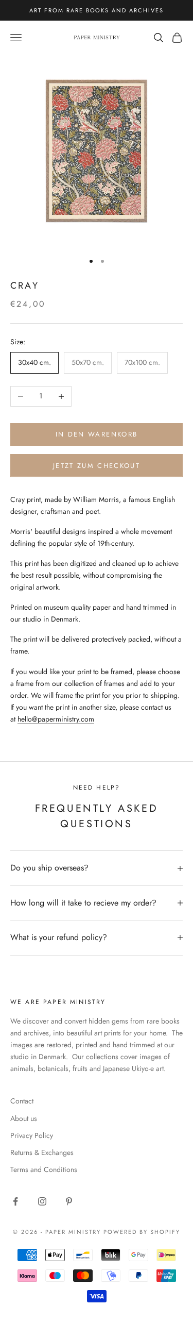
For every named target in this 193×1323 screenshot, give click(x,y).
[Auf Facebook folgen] (15, 1201)
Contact (21, 1101)
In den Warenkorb (96, 434)
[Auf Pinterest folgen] (69, 1201)
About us (23, 1118)
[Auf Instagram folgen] (42, 1201)
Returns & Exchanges (42, 1152)
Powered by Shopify (141, 1232)
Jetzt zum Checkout (96, 466)
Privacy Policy (31, 1135)
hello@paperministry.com (55, 719)
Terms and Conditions (43, 1169)
